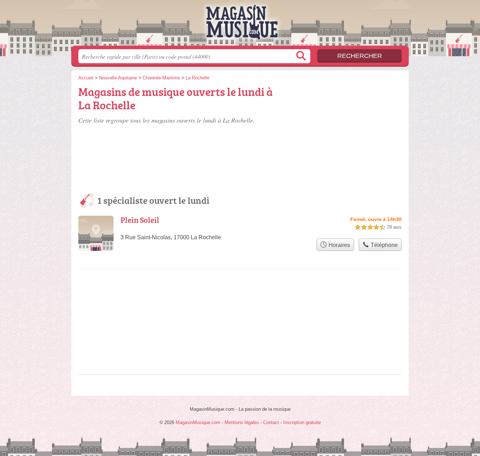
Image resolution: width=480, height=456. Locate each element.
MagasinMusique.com (240, 25)
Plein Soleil (140, 219)
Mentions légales (242, 422)
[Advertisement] (350, 123)
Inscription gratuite (302, 422)
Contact (271, 422)
